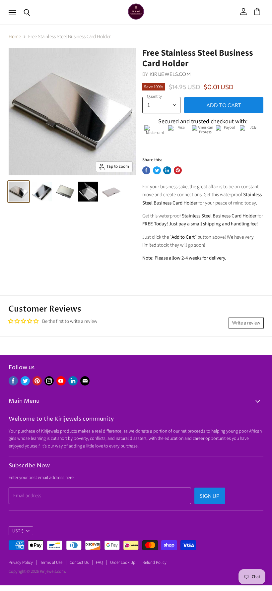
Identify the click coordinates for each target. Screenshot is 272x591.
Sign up (210, 496)
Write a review (246, 323)
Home (15, 36)
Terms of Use (51, 562)
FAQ (99, 562)
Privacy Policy (21, 562)
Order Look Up (122, 562)
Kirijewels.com (170, 74)
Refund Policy (155, 562)
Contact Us (79, 562)
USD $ (18, 531)
